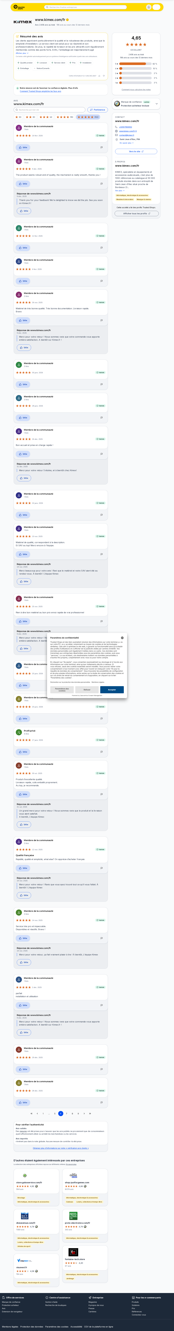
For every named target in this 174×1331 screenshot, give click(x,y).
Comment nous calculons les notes (136, 89)
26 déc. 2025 (37, 439)
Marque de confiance (11, 1302)
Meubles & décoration (124, 199)
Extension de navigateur (12, 1311)
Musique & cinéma (144, 199)
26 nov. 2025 (37, 302)
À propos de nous (96, 1305)
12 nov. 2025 (37, 850)
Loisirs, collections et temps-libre (30, 1242)
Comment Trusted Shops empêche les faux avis (40, 91)
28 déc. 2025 (37, 1091)
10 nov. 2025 (37, 536)
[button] (148, 7)
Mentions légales (10, 1326)
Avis (3, 1308)
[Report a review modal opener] (102, 148)
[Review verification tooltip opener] (67, 19)
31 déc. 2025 (22, 467)
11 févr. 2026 (37, 236)
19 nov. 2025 (22, 567)
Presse (91, 1308)
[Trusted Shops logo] (19, 7)
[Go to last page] (90, 1113)
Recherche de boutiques (55, 1305)
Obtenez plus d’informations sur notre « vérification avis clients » (61, 1148)
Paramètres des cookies (56, 1326)
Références (137, 1311)
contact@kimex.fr (126, 135)
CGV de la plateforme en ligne (98, 1326)
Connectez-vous (139, 1315)
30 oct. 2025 (37, 773)
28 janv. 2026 (37, 406)
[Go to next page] (84, 1113)
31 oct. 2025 (22, 807)
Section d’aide (51, 1302)
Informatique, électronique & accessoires (132, 195)
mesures (23, 1131)
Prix (133, 1308)
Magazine (93, 1302)
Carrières (92, 1311)
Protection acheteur (10, 1305)
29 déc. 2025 (37, 1057)
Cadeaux (69, 1202)
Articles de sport (24, 1246)
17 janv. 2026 (37, 740)
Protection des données (31, 1326)
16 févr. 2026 (37, 136)
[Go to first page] (31, 1113)
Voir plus (118, 191)
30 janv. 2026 (37, 373)
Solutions (135, 1305)
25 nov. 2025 (37, 606)
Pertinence (99, 109)
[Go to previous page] (37, 1113)
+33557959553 (125, 127)
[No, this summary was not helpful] (104, 76)
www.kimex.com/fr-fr (128, 131)
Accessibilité (76, 1326)
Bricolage (21, 1198)
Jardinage (70, 1279)
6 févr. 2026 (37, 269)
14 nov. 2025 (37, 920)
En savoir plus (125, 143)
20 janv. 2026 (37, 674)
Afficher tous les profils (135, 213)
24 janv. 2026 (37, 503)
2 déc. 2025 (37, 987)
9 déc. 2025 (37, 169)
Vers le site (134, 151)
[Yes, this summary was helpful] (99, 76)
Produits (135, 1302)
